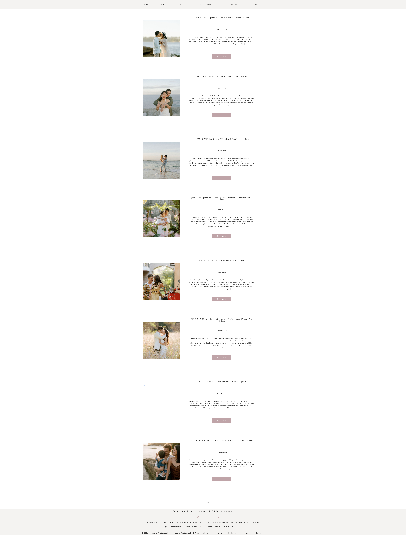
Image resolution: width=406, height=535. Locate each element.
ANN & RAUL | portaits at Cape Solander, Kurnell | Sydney (222, 76)
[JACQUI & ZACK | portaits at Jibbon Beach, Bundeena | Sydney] (161, 160)
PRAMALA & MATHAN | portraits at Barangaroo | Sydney (221, 382)
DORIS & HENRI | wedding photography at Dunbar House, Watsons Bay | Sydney (222, 320)
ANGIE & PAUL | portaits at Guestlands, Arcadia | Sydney (221, 260)
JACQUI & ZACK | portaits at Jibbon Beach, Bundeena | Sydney (222, 139)
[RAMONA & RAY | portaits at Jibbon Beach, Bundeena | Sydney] (161, 38)
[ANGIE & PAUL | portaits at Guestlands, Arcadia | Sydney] (161, 281)
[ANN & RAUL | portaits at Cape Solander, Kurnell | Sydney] (161, 97)
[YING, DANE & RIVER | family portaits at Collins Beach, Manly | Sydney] (161, 461)
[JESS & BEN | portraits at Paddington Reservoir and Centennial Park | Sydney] (161, 218)
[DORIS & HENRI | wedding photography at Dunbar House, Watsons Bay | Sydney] (161, 340)
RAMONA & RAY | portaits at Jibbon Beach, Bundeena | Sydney (222, 18)
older (208, 502)
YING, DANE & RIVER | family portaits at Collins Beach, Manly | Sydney (222, 440)
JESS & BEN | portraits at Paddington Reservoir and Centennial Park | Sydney (221, 199)
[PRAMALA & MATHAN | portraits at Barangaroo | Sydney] (161, 402)
